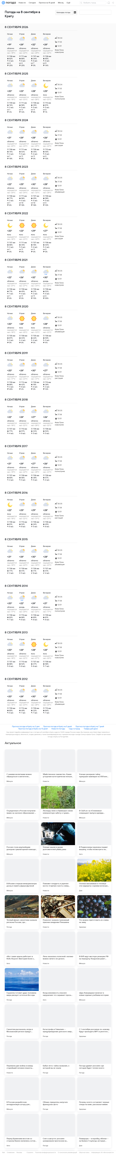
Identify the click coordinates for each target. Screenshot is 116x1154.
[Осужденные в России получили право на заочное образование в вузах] (22, 803)
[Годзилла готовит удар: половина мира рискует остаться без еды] (22, 985)
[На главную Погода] (10, 2)
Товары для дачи (91, 729)
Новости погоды (58, 729)
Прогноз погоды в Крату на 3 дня (25, 726)
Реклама (19, 1152)
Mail (3, 1152)
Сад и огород (74, 729)
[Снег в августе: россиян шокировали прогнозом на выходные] (58, 1131)
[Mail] (3, 2)
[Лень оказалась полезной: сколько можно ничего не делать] (58, 949)
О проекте (30, 1152)
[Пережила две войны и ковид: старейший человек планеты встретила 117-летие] (22, 1058)
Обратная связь (84, 1152)
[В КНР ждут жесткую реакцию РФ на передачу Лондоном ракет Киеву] (94, 949)
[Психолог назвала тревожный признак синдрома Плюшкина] (58, 912)
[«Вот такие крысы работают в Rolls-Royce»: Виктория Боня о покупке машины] (22, 949)
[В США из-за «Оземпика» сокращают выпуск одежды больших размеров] (94, 803)
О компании (10, 1152)
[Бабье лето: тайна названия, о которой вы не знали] (58, 1058)
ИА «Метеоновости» (107, 1152)
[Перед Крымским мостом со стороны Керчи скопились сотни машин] (22, 1131)
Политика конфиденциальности (45, 1152)
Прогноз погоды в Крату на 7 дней (90, 726)
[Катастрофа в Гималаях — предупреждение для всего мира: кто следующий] (58, 1022)
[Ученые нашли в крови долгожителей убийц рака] (58, 839)
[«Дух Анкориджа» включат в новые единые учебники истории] (94, 985)
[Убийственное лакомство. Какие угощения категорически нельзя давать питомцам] (58, 766)
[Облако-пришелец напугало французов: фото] (58, 1094)
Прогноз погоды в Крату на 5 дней (57, 726)
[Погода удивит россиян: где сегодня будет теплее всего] (94, 1058)
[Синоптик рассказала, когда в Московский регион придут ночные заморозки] (22, 1022)
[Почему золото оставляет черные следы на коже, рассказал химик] (94, 1094)
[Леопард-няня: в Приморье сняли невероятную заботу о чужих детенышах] (58, 803)
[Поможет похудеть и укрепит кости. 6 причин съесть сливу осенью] (58, 876)
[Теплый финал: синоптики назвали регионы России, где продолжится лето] (22, 912)
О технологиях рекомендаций (67, 1152)
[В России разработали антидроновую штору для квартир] (22, 1094)
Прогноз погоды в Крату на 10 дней (33, 729)
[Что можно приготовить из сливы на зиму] (94, 912)
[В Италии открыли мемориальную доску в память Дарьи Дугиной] (22, 876)
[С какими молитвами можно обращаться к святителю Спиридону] (22, 766)
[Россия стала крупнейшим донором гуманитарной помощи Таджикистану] (22, 839)
